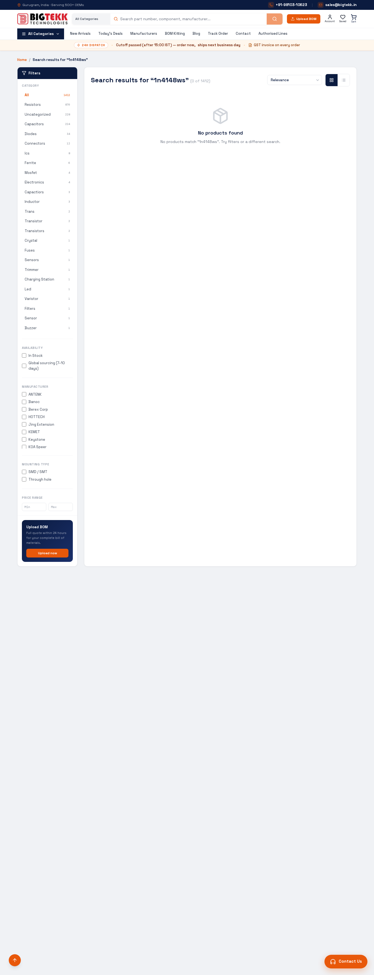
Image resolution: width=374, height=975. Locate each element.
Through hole (39, 479)
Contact (243, 33)
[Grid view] (332, 80)
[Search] (275, 19)
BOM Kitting (175, 33)
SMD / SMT (37, 471)
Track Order (218, 33)
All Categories (41, 33)
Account (330, 21)
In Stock (35, 355)
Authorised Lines (272, 33)
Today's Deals (110, 33)
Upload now (47, 553)
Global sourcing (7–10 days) (46, 366)
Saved (342, 21)
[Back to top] (15, 960)
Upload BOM (306, 19)
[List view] (344, 80)
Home (22, 59)
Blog (196, 33)
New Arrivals (80, 33)
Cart (353, 21)
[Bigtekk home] (42, 18)
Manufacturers (143, 33)
